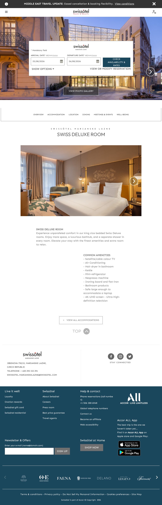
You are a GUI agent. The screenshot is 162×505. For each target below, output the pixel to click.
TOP (76, 331)
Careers (46, 402)
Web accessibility (89, 424)
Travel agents (50, 418)
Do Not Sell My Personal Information (83, 494)
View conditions (124, 3)
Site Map (137, 494)
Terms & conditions (31, 494)
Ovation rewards (13, 402)
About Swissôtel (51, 396)
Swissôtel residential (15, 412)
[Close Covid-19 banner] (154, 4)
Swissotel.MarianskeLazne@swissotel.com (32, 375)
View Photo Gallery (81, 91)
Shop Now (92, 447)
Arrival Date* (44, 55)
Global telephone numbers (94, 408)
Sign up (63, 452)
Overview (38, 114)
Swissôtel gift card (14, 407)
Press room (48, 407)
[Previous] (11, 71)
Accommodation (56, 114)
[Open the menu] (6, 12)
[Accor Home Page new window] (133, 411)
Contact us (86, 413)
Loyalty (9, 396)
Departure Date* (82, 55)
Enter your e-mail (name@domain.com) (24, 445)
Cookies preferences (118, 494)
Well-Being (123, 114)
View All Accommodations (83, 320)
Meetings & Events (103, 114)
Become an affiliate (90, 419)
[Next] (150, 71)
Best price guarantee (54, 412)
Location (73, 114)
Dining (86, 114)
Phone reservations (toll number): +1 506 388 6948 (96, 399)
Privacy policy (52, 494)
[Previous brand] (5, 477)
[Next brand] (157, 477)
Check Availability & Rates (116, 62)
